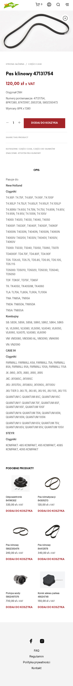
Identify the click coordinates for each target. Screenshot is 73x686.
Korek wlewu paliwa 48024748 (48, 595)
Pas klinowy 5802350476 (12, 546)
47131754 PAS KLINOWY (29, 153)
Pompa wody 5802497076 (13, 595)
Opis (36, 170)
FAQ (36, 650)
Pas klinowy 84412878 (44, 546)
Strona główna (15, 64)
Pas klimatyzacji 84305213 (46, 498)
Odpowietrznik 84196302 (14, 498)
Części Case (35, 64)
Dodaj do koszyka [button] (19, 511)
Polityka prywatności (36, 662)
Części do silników (44, 149)
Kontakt (36, 668)
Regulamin (36, 656)
